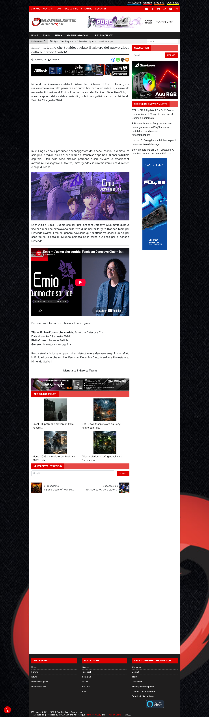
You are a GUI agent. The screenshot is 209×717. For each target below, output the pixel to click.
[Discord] (146, 9)
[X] (123, 60)
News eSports (71, 9)
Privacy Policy (93, 715)
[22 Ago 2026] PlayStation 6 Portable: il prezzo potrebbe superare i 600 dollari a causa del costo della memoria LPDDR (83, 41)
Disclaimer (100, 9)
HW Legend (134, 2)
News (58, 35)
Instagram (86, 677)
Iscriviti (123, 473)
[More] (127, 60)
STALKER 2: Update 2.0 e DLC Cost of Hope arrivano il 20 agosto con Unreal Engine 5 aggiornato (153, 114)
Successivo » (102, 487)
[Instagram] (158, 9)
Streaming (86, 9)
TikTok (85, 681)
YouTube (86, 686)
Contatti (47, 9)
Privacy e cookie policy (143, 686)
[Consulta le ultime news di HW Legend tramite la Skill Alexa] (155, 703)
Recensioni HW (104, 35)
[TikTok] (165, 9)
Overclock (173, 2)
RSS (84, 691)
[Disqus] (104, 536)
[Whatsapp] (118, 60)
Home (34, 35)
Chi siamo (35, 9)
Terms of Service (114, 715)
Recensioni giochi (77, 35)
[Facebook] (152, 9)
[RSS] (177, 9)
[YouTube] (171, 9)
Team (58, 9)
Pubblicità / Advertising (143, 696)
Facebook (86, 672)
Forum (46, 35)
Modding (159, 2)
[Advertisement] (80, 127)
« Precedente (59, 487)
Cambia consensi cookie (143, 691)
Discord (85, 667)
